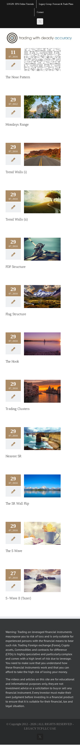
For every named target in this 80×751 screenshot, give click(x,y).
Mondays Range (17, 124)
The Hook (12, 361)
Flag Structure (16, 314)
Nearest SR (13, 456)
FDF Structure (15, 267)
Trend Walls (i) (16, 172)
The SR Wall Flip (17, 503)
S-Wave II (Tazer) (18, 598)
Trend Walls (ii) (17, 219)
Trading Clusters (18, 409)
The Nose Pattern (18, 77)
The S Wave (14, 551)
